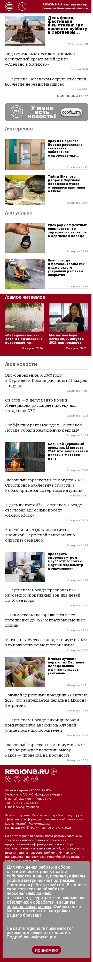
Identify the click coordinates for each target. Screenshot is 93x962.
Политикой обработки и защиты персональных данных (41, 904)
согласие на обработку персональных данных (35, 891)
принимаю (46, 950)
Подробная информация (22, 861)
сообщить (71, 112)
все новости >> (72, 95)
